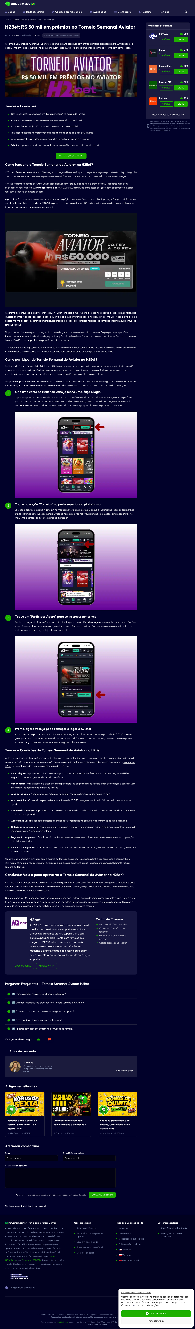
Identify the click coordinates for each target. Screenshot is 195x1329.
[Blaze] (153, 53)
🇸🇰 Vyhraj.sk (125, 1255)
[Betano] (153, 101)
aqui (133, 1305)
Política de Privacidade (129, 1244)
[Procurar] (185, 12)
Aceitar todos (158, 1313)
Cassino (147, 11)
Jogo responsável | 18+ (87, 1228)
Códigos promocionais (68, 11)
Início (7, 20)
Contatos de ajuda (85, 1252)
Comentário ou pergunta (16, 1166)
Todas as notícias (65, 35)
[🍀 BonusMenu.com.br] (20, 3)
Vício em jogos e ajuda (87, 1242)
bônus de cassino (90, 385)
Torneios (76, 35)
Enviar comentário (102, 1195)
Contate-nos (125, 1233)
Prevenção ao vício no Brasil (90, 1247)
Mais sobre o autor (124, 1070)
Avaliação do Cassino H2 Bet (113, 924)
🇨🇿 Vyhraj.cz (125, 1249)
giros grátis (109, 882)
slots (71, 183)
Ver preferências (156, 1321)
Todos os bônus (22, 966)
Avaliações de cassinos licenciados (171, 1235)
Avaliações (99, 11)
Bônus (11, 11)
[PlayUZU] (153, 36)
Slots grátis (124, 11)
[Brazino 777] (153, 85)
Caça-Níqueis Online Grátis (174, 1228)
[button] (136, 1292)
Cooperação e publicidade (131, 1239)
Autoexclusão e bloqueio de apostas (89, 1235)
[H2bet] (19, 923)
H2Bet (44, 172)
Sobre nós (123, 1228)
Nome (7, 1153)
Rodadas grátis (35, 11)
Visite (181, 39)
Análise (166, 39)
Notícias (164, 11)
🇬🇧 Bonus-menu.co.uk (129, 1260)
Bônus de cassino (52, 35)
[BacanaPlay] (153, 69)
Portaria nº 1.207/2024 (31, 1260)
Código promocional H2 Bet (113, 942)
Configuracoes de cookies (22, 1287)
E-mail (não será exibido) (74, 1153)
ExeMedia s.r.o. (63, 1322)
